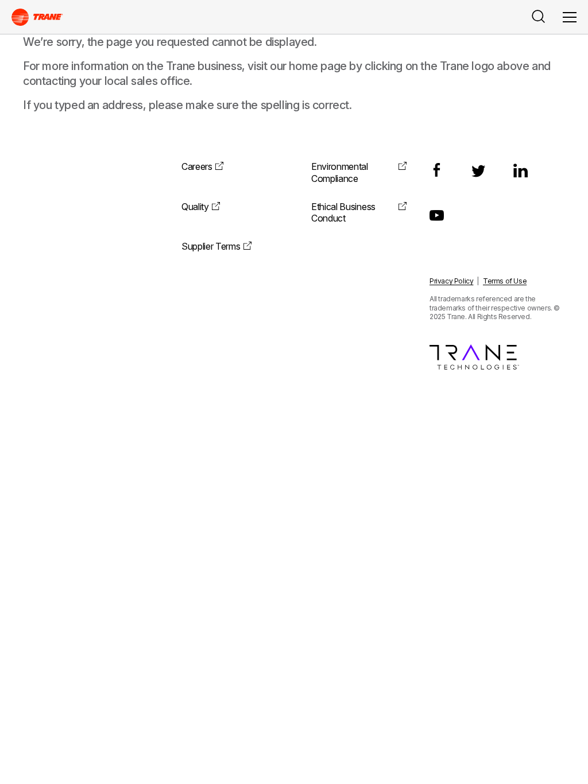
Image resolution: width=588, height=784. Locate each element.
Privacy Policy (451, 281)
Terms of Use (505, 281)
